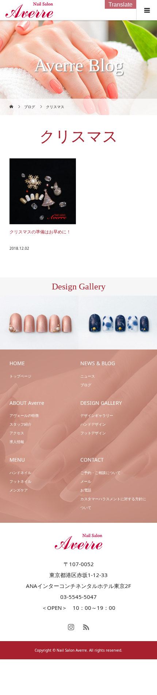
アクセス (16, 432)
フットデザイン (93, 432)
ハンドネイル (20, 472)
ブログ (85, 384)
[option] (39, 323)
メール (85, 481)
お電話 (85, 490)
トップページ (20, 376)
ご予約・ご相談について (100, 472)
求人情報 (16, 441)
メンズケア (18, 490)
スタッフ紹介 (20, 424)
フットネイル (20, 481)
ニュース (87, 376)
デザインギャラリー (96, 415)
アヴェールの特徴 (24, 415)
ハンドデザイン (93, 424)
